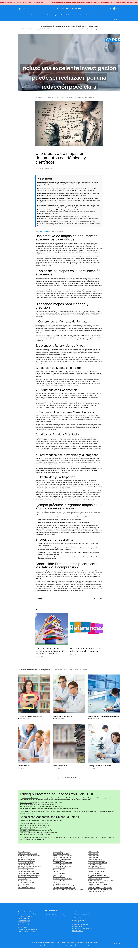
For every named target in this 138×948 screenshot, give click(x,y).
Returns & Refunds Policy (60, 945)
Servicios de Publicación (79, 918)
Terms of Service (49, 945)
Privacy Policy (40, 945)
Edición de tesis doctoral (25, 925)
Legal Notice (90, 945)
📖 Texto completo (50, 231)
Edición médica (22, 927)
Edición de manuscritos (25, 916)
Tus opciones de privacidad (26, 931)
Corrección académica (25, 918)
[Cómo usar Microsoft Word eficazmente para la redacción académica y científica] (51, 629)
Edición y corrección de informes (82, 928)
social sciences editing (27, 832)
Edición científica (77, 926)
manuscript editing (25, 808)
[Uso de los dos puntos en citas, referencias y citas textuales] (86, 629)
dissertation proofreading (27, 804)
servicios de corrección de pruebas (92, 2)
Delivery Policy (71, 945)
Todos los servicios (77, 930)
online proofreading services (28, 806)
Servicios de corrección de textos (28, 912)
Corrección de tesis (24, 920)
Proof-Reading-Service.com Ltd (77, 942)
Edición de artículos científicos (27, 914)
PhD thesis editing (25, 830)
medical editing (24, 827)
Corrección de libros (24, 923)
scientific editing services (27, 823)
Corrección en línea (77, 912)
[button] (21, 9)
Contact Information (81, 945)
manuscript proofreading (27, 825)
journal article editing (26, 803)
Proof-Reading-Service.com (69, 9)
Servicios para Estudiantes (80, 924)
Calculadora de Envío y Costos (27, 929)
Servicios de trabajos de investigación (79, 921)
